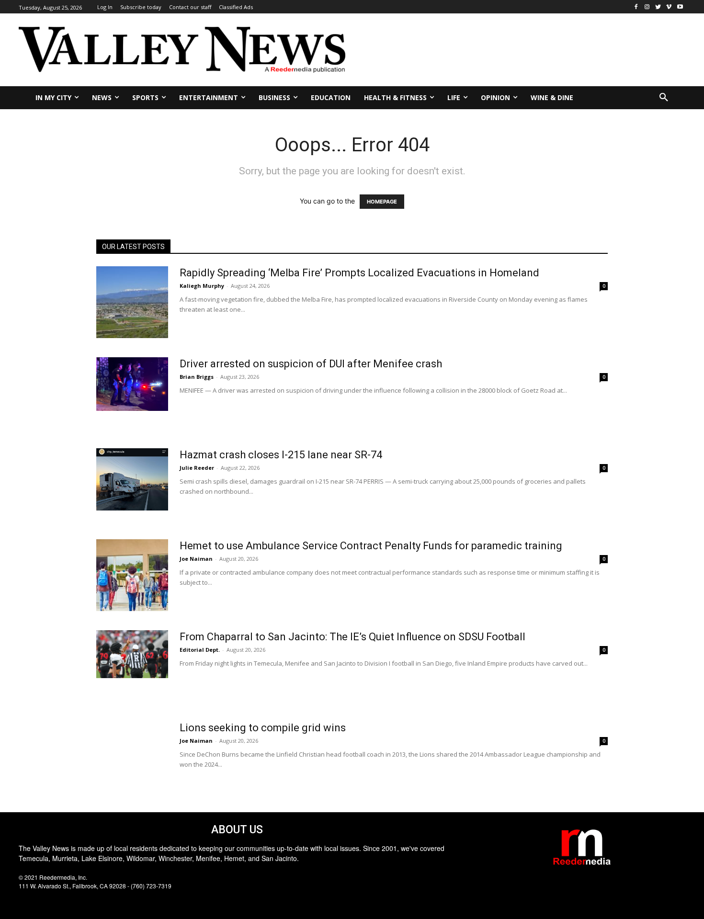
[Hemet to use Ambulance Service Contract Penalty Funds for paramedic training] (132, 575)
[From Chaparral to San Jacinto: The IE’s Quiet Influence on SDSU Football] (132, 654)
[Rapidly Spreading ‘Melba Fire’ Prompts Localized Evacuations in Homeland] (132, 302)
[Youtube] (679, 6)
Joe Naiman (196, 558)
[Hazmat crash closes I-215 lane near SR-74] (132, 479)
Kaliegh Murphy (202, 285)
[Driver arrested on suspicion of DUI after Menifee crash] (132, 384)
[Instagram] (647, 6)
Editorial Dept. (200, 649)
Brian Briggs (197, 376)
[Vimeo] (668, 6)
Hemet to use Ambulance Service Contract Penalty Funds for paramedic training (371, 546)
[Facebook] (636, 6)
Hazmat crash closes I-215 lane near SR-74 (281, 455)
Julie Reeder (197, 467)
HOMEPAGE (382, 201)
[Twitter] (658, 6)
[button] (663, 97)
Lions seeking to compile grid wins (263, 728)
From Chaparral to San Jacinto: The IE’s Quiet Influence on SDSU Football (352, 637)
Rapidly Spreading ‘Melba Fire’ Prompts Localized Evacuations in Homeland (359, 273)
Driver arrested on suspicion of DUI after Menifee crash (311, 364)
